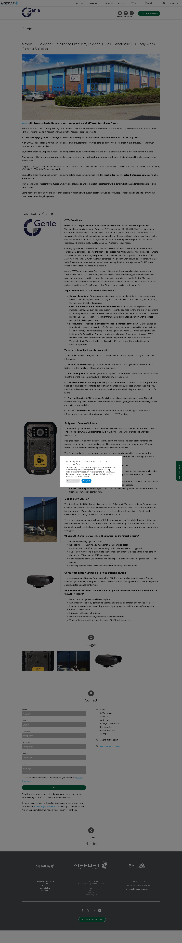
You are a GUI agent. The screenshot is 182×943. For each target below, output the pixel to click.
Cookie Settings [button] (73, 481)
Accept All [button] (86, 481)
